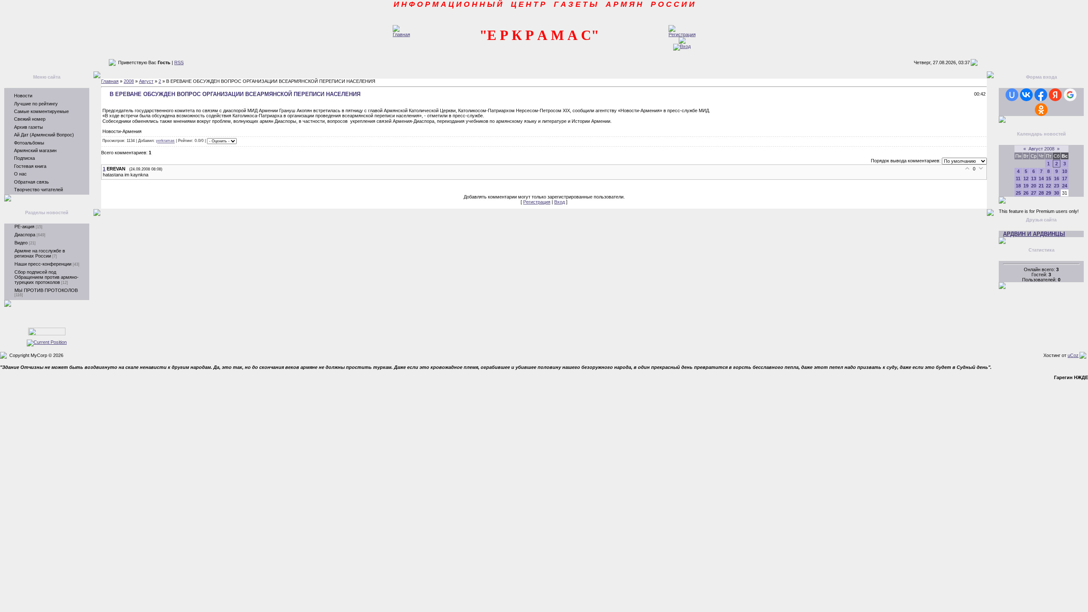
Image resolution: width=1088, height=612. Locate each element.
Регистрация (536, 201)
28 (1041, 193)
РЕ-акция (24, 226)
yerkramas (165, 141)
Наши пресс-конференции (42, 263)
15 (1048, 178)
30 (1056, 193)
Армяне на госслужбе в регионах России (39, 253)
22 (1048, 185)
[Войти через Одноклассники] (1041, 109)
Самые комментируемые (41, 111)
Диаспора (24, 234)
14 (1041, 178)
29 (1048, 193)
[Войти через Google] (1070, 95)
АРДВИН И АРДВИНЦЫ (1034, 234)
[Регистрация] (682, 34)
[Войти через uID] (1012, 94)
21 (1041, 185)
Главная (110, 81)
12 (1025, 178)
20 (1033, 185)
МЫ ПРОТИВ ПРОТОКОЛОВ (46, 290)
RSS (179, 62)
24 (1064, 185)
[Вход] (682, 46)
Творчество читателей (38, 189)
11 (1018, 178)
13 (1033, 178)
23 (1056, 185)
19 (1025, 185)
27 (1033, 193)
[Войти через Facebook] (1040, 94)
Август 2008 (1041, 148)
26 (1025, 193)
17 (1064, 178)
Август (146, 81)
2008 (129, 81)
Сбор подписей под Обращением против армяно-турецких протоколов (46, 277)
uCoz (1073, 355)
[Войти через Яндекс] (1055, 94)
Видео (21, 242)
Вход (559, 201)
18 (1018, 185)
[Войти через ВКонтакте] (1026, 94)
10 (1064, 171)
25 (1018, 193)
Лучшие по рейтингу (36, 103)
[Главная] (401, 34)
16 (1056, 178)
